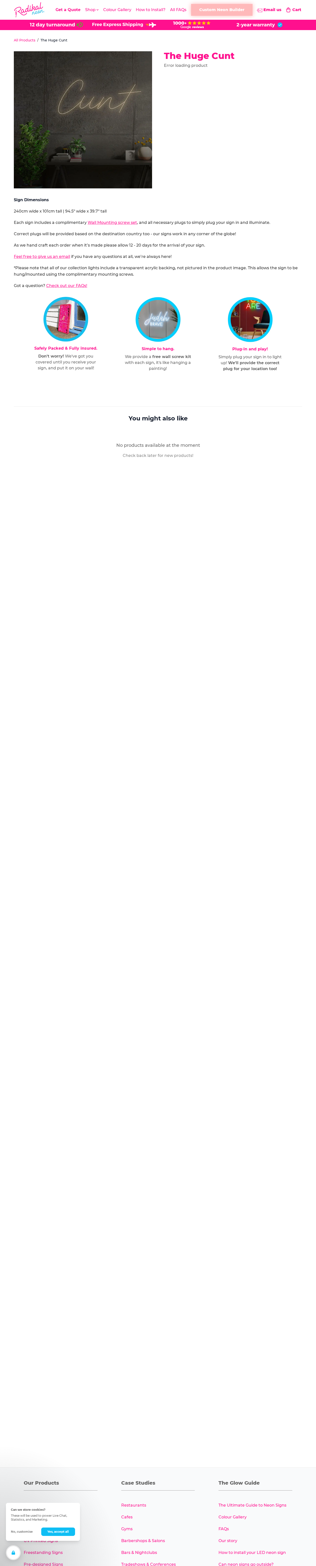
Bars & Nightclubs (139, 1552)
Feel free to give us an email (42, 256)
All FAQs (178, 9)
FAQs (223, 1529)
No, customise (22, 1531)
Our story (227, 1540)
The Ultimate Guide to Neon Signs (252, 1505)
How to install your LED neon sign (252, 1552)
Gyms (127, 1529)
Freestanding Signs (43, 1552)
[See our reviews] (192, 25)
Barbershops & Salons (143, 1540)
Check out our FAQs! (66, 285)
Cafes (127, 1517)
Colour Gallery (117, 9)
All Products (24, 40)
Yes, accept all (58, 1531)
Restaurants (133, 1505)
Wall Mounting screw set (112, 222)
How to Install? (150, 9)
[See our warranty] (259, 24)
